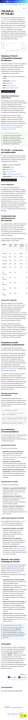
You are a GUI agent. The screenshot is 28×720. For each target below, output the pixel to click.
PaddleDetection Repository (14, 174)
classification (6, 457)
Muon (23, 593)
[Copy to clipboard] (25, 410)
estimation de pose (11, 127)
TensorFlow (4, 208)
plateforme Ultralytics (9, 353)
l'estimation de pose (16, 457)
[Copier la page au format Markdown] (24, 8)
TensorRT (9, 368)
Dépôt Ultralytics (11, 85)
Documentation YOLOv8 (12, 87)
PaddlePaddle (4, 197)
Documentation (8, 4)
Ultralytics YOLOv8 (18, 27)
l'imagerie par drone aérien (19, 548)
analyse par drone (21, 619)
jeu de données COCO (16, 201)
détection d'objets (5, 21)
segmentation (16, 455)
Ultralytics (13, 81)
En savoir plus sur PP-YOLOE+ (9, 180)
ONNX (4, 368)
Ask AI (22, 715)
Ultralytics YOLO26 (13, 567)
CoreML (15, 368)
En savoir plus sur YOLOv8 (8, 91)
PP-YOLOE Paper (11, 171)
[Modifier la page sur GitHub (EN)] (26, 8)
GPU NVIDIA (21, 379)
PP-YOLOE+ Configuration (18, 176)
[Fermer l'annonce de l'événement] (1, 1)
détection (9, 455)
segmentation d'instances (8, 125)
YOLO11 (19, 572)
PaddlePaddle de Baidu (11, 493)
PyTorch (21, 207)
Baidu (16, 161)
